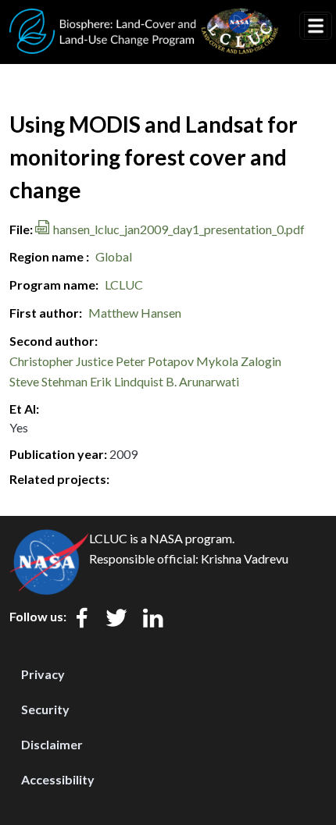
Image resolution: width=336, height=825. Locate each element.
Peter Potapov (155, 361)
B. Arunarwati (202, 381)
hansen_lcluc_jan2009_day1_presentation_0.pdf (179, 229)
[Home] (144, 18)
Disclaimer (52, 744)
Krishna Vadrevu (244, 558)
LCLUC (124, 284)
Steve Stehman (48, 381)
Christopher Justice (61, 361)
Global (113, 256)
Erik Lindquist (126, 381)
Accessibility (58, 779)
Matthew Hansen (134, 312)
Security (45, 709)
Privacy (43, 674)
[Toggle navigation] (315, 26)
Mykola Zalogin (238, 361)
